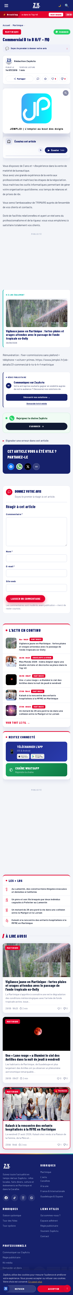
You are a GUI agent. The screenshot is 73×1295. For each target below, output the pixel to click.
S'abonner (63, 32)
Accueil (6, 25)
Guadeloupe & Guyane (51, 1196)
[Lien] (36, 466)
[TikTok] (14, 1197)
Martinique (18, 25)
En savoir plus (35, 1281)
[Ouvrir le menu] (6, 5)
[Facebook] (10, 466)
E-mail (10, 566)
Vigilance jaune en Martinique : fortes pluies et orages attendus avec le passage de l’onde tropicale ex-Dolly (35, 985)
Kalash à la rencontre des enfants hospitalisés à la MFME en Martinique (30, 1127)
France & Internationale (52, 1191)
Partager (21, 78)
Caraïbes (45, 1180)
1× (40, 150)
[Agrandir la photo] (36, 110)
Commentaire (14, 514)
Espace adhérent (49, 1220)
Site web (11, 581)
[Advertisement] (36, 829)
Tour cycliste (9, 1225)
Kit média (7, 1262)
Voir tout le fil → (18, 722)
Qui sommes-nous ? (50, 1215)
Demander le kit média (36, 403)
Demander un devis (12, 1267)
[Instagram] (23, 1197)
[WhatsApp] (19, 466)
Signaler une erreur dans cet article (26, 440)
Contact (44, 1236)
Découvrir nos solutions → (36, 397)
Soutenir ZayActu (49, 1230)
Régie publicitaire (49, 1225)
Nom (9, 551)
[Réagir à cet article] (38, 79)
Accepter (53, 1288)
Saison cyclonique (12, 1215)
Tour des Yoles (10, 1220)
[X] (27, 466)
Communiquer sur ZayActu (16, 1252)
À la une (44, 1186)
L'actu (43, 1177)
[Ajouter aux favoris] (45, 79)
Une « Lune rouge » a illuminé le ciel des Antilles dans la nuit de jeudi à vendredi (32, 1057)
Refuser (19, 1288)
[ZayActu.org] (36, 5)
